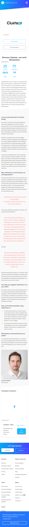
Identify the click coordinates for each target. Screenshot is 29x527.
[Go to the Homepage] (9, 2)
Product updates (19, 468)
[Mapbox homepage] (5, 420)
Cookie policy (18, 492)
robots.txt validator (6, 489)
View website (14, 41)
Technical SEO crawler (7, 468)
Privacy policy (18, 489)
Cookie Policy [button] (7, 518)
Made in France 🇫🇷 (20, 495)
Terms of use (18, 486)
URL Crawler (4, 486)
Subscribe (7, 450)
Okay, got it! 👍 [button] (14, 523)
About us (17, 498)
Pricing (3, 471)
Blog (16, 471)
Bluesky (3, 511)
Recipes (17, 466)
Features (3, 463)
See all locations (14, 47)
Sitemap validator (6, 492)
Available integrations (21, 474)
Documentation (19, 463)
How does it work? (6, 466)
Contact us (21, 450)
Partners (17, 477)
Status (3, 474)
